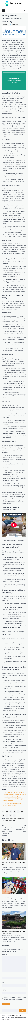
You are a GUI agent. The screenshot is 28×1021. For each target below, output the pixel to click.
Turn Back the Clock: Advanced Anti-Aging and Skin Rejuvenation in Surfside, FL (14, 793)
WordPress (6, 1019)
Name (4, 975)
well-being (12, 820)
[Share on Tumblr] (6, 815)
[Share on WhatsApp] (18, 811)
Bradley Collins (6, 24)
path (7, 820)
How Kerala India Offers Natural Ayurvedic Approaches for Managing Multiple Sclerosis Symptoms (14, 799)
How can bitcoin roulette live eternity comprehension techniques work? (12, 898)
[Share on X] (10, 811)
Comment (5, 955)
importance (13, 819)
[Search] (25, 10)
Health (7, 819)
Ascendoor (17, 1017)
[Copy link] (14, 815)
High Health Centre (16, 1015)
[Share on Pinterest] (22, 811)
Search (22, 1010)
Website (4, 990)
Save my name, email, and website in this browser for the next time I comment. (15, 998)
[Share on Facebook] (7, 811)
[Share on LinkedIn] (14, 811)
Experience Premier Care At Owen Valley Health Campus (13, 932)
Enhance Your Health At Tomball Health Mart (13, 863)
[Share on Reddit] (3, 815)
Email (3, 982)
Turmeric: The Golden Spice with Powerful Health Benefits (12, 804)
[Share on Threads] (10, 815)
